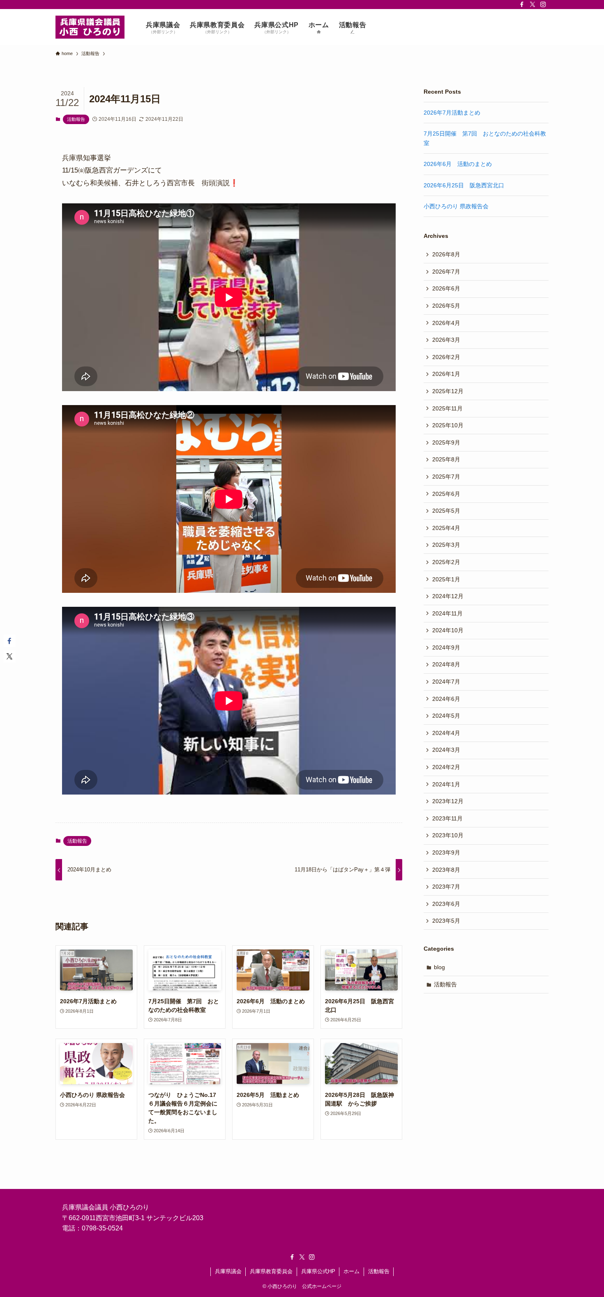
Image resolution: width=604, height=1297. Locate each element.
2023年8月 (446, 869)
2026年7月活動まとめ (452, 112)
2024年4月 (446, 733)
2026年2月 (446, 357)
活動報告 (76, 119)
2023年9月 (446, 852)
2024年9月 (446, 647)
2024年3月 (446, 749)
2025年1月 (446, 579)
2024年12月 (447, 596)
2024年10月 (447, 630)
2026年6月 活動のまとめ (458, 164)
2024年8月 (446, 664)
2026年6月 (446, 288)
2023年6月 (446, 904)
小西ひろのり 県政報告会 (456, 206)
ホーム (351, 1271)
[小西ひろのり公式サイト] (89, 27)
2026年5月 (446, 305)
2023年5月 (446, 920)
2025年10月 (447, 425)
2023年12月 (447, 801)
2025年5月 (446, 510)
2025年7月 (446, 476)
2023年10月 (447, 835)
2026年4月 (446, 323)
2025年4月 (446, 528)
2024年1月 (446, 784)
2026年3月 (446, 339)
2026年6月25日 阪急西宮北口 (464, 185)
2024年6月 (446, 699)
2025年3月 (446, 544)
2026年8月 (446, 254)
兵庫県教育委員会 (271, 1271)
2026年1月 (446, 374)
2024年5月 (446, 715)
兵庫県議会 (228, 1271)
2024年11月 (447, 613)
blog (439, 967)
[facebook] (521, 4)
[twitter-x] (532, 4)
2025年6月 (446, 494)
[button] (9, 641)
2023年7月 (446, 886)
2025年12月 (447, 391)
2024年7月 (446, 681)
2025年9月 (446, 442)
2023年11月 (447, 818)
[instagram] (543, 4)
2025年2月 (446, 562)
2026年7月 (446, 271)
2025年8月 (446, 459)
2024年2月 (446, 767)
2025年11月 (447, 408)
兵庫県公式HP (318, 1271)
